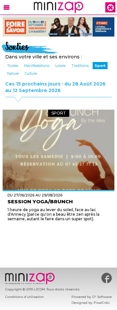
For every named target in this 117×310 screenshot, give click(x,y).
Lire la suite (58, 230)
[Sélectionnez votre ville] (110, 7)
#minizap (106, 278)
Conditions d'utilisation (24, 297)
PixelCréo (102, 303)
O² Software (102, 297)
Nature (13, 73)
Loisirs (60, 65)
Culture (31, 73)
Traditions (80, 65)
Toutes (12, 65)
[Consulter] (58, 27)
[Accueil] (58, 7)
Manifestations (36, 65)
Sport (100, 65)
